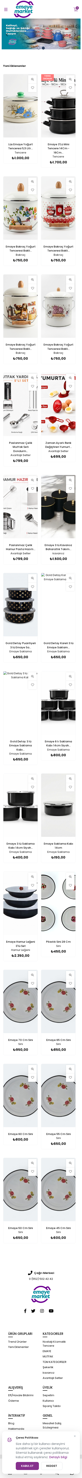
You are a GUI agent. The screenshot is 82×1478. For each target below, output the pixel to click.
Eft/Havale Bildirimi (20, 1395)
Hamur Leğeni (20, 950)
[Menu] (5, 9)
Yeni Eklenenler (14, 66)
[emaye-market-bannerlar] (41, 34)
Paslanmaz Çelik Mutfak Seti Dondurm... (20, 447)
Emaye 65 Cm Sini (58, 1040)
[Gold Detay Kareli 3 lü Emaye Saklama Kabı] (58, 604)
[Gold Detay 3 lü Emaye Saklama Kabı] (20, 703)
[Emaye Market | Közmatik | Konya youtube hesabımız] (51, 1311)
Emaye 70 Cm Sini (20, 1040)
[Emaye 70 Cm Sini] (20, 1001)
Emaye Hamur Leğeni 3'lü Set (20, 944)
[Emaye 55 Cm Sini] (58, 1095)
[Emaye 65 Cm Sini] (58, 1001)
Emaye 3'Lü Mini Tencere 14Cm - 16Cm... (58, 148)
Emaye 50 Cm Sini (20, 1228)
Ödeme (13, 1401)
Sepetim (48, 1395)
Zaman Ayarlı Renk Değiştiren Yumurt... (58, 445)
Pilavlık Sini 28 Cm (58, 942)
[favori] (32, 88)
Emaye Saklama (20, 651)
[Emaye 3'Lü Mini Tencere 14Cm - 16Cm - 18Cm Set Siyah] (58, 105)
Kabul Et (27, 1466)
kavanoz (58, 553)
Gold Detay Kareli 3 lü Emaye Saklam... (58, 645)
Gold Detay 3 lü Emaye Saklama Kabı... (20, 745)
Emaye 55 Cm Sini (58, 1134)
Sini (58, 946)
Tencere (20, 153)
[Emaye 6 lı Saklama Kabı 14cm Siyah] (58, 703)
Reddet (51, 1466)
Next (75, 34)
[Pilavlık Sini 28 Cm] (58, 903)
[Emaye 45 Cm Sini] (58, 1189)
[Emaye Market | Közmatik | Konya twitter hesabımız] (33, 1311)
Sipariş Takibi (52, 1406)
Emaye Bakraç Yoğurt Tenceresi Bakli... (21, 249)
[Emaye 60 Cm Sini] (20, 1095)
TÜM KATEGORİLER (54, 1362)
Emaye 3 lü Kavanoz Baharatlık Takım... (58, 547)
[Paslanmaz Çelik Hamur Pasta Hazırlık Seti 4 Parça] (20, 506)
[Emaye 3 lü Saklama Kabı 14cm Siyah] (20, 805)
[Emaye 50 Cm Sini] (20, 1189)
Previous (7, 34)
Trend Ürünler (17, 1342)
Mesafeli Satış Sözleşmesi (52, 1425)
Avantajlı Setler (21, 455)
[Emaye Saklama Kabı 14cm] (58, 805)
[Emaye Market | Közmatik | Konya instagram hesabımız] (42, 1311)
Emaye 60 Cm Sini (20, 1134)
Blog (11, 1423)
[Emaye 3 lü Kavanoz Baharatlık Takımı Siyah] (58, 506)
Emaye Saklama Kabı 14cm (58, 846)
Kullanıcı (48, 1401)
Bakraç (20, 255)
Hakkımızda (16, 1429)
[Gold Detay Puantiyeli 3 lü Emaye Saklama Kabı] (20, 604)
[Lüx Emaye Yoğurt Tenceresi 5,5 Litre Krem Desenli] (20, 105)
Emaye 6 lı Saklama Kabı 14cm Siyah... (58, 743)
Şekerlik (48, 1367)
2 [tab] (43, 48)
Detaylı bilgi (58, 1457)
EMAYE (47, 1351)
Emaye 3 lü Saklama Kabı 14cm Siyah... (20, 846)
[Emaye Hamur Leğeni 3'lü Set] (20, 903)
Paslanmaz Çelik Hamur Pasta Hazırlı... (20, 547)
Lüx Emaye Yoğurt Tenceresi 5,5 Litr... (20, 146)
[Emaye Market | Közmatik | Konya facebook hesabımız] (25, 1311)
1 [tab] (38, 48)
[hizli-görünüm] (32, 79)
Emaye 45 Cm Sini (58, 1228)
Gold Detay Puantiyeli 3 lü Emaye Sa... (20, 645)
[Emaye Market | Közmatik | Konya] (41, 1294)
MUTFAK (48, 1356)
